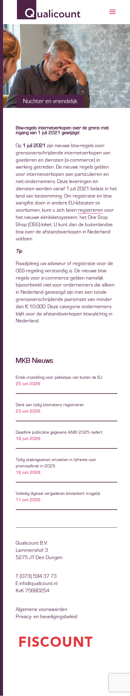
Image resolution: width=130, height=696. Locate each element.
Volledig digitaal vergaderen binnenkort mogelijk (58, 493)
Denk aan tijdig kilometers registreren (50, 405)
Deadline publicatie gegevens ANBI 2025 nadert (59, 432)
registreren (90, 210)
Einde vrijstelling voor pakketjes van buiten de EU (59, 377)
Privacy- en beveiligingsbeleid (46, 617)
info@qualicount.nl (38, 584)
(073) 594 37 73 (38, 576)
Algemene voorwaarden (41, 609)
